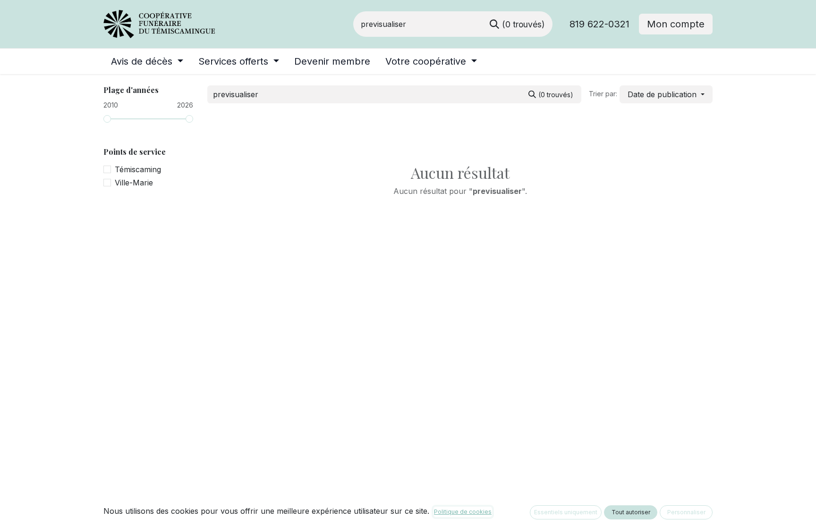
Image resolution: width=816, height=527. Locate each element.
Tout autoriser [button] (631, 512)
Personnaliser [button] (686, 512)
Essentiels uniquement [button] (565, 512)
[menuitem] (147, 61)
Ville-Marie (134, 182)
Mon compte (676, 24)
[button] (666, 94)
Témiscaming (138, 169)
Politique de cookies (463, 511)
